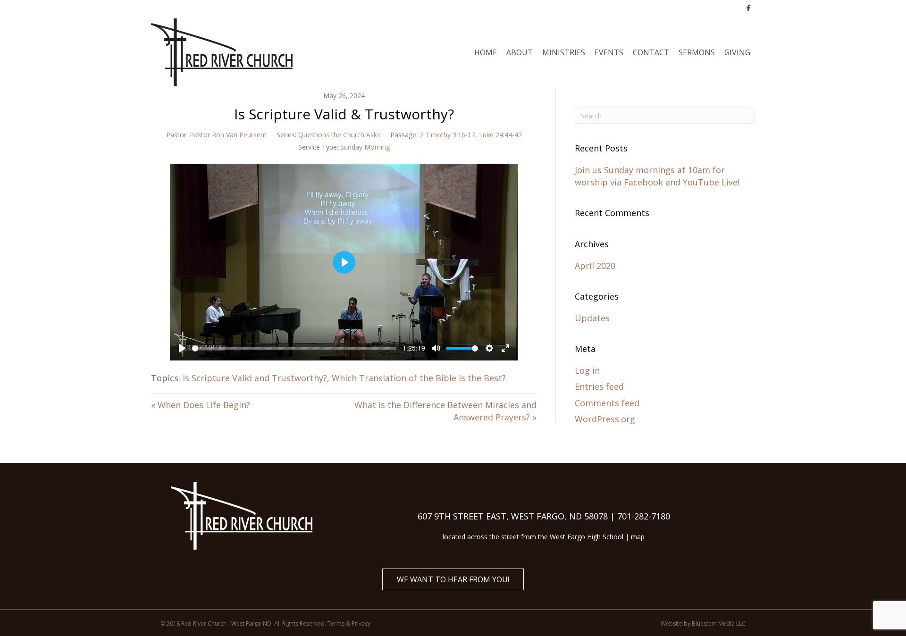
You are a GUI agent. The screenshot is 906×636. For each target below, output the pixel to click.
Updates (592, 318)
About (519, 52)
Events (609, 52)
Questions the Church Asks (339, 134)
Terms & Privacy (348, 623)
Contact (651, 52)
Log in (587, 370)
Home (485, 52)
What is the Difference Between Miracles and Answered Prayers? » (445, 411)
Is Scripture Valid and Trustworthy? (255, 378)
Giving (737, 52)
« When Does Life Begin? (200, 404)
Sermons (697, 52)
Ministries (563, 52)
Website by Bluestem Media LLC (703, 623)
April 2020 (595, 265)
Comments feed (607, 403)
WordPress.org (605, 419)
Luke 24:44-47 (500, 134)
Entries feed (599, 386)
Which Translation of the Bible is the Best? (419, 378)
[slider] (294, 348)
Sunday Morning (365, 146)
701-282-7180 (643, 516)
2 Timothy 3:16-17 (447, 134)
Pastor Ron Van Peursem (228, 134)
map (638, 536)
